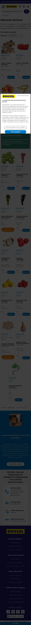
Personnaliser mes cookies (15, 127)
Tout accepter (15, 132)
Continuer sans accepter (23, 95)
